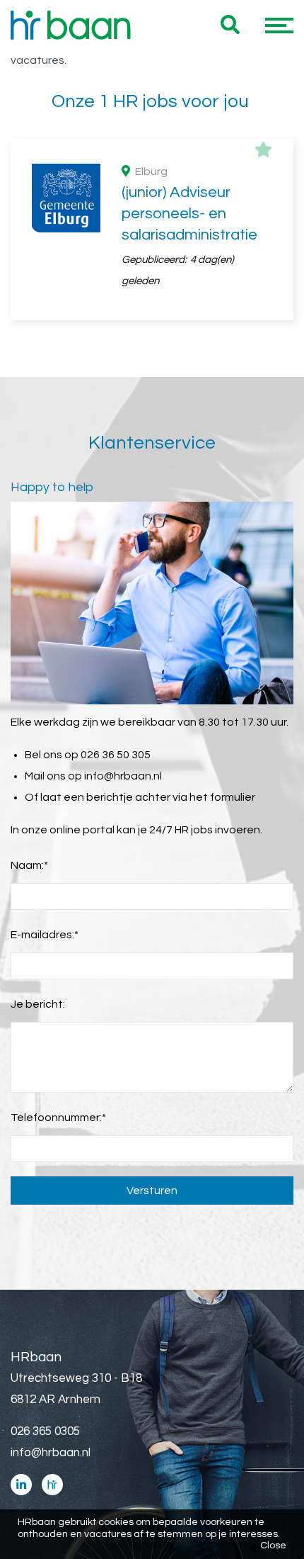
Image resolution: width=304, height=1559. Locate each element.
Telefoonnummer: (58, 1117)
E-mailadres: (44, 934)
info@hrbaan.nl (123, 776)
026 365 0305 (45, 1431)
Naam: (29, 865)
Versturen (152, 1190)
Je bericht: (38, 1004)
